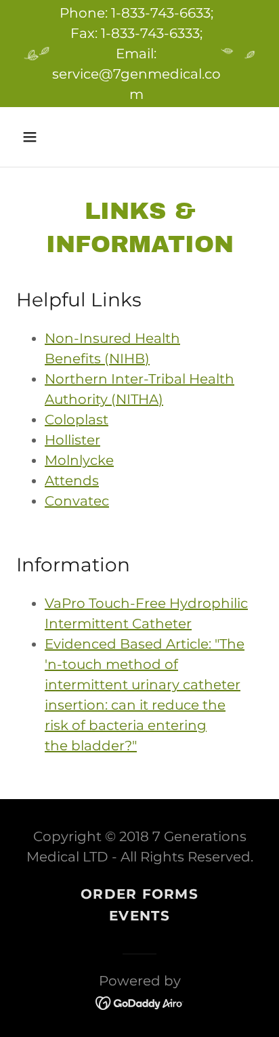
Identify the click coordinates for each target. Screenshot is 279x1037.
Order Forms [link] (139, 894)
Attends (72, 480)
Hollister (72, 440)
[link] (139, 1002)
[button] (44, 136)
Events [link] (139, 916)
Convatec (77, 501)
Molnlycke (79, 460)
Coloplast (76, 419)
